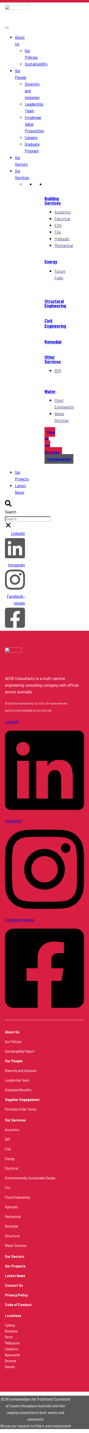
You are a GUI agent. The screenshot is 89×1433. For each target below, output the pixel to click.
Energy (50, 261)
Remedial (52, 341)
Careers (31, 137)
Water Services (16, 1245)
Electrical (11, 1168)
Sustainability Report (20, 1051)
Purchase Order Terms (21, 1109)
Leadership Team (17, 1080)
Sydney (10, 1325)
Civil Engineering (55, 323)
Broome (10, 1361)
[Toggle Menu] (7, 27)
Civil (8, 1149)
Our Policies (13, 1041)
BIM (7, 1139)
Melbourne (12, 1343)
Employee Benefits (18, 1090)
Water (50, 391)
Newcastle (12, 1355)
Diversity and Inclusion (21, 1070)
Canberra (11, 1349)
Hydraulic (11, 1207)
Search (10, 511)
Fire (7, 1187)
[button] (8, 504)
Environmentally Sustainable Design (30, 1178)
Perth (9, 1337)
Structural (12, 1236)
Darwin (10, 1366)
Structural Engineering (55, 303)
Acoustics (12, 1129)
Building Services (52, 201)
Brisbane (11, 1331)
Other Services (52, 359)
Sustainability (36, 64)
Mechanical (13, 1216)
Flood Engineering (17, 1197)
